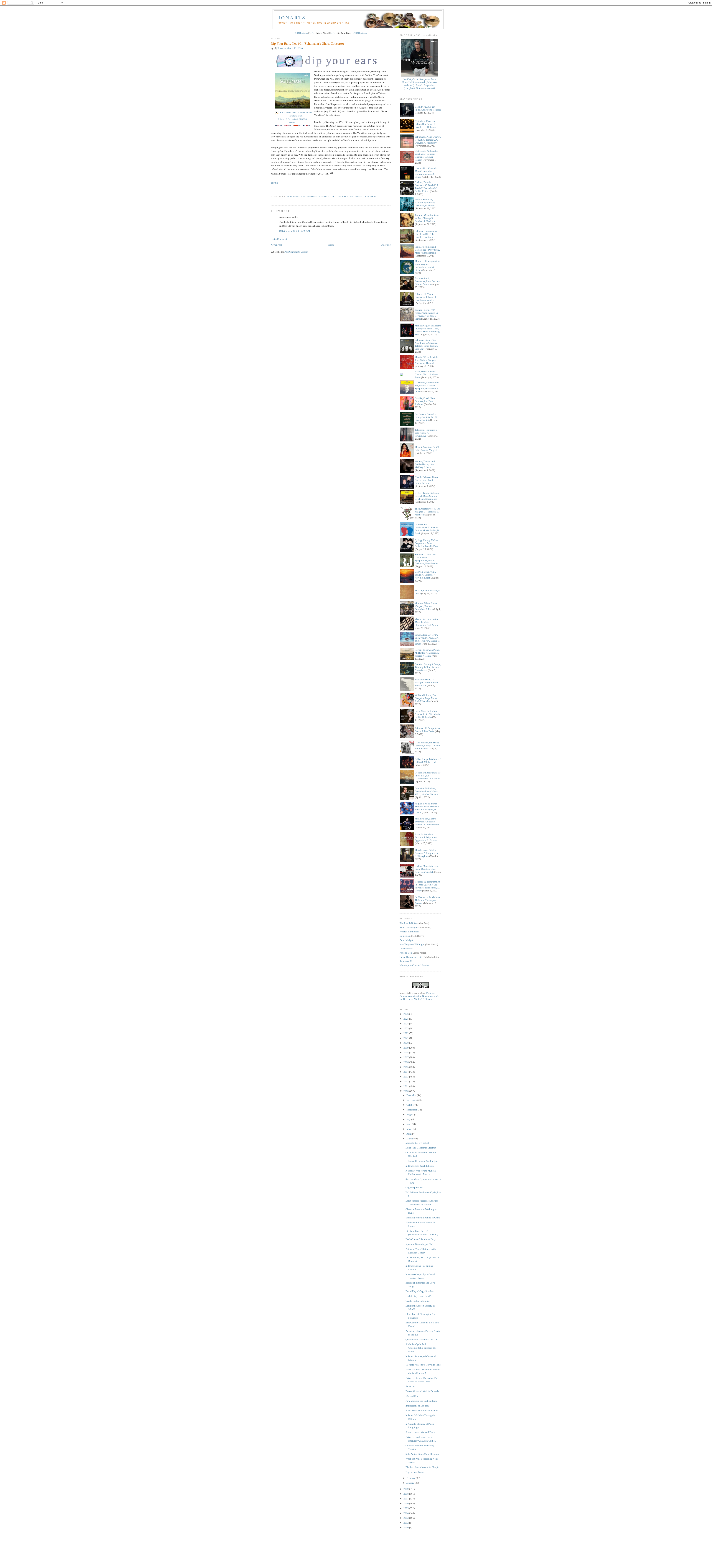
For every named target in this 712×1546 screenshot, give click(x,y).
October (410, 1104)
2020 (406, 1042)
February (411, 1478)
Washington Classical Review (414, 965)
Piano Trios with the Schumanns (422, 1410)
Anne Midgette (407, 940)
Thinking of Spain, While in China (423, 1217)
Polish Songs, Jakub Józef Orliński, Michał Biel (428, 760)
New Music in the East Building (422, 1400)
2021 (406, 1038)
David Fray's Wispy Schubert (420, 1291)
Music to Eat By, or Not (417, 1142)
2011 (406, 1086)
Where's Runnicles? (409, 931)
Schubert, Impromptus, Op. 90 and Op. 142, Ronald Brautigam (426, 234)
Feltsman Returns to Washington (422, 1161)
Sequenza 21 (406, 961)
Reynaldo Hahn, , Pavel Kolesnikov (427, 682)
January (410, 1482)
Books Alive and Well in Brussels (422, 1391)
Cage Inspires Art (414, 1187)
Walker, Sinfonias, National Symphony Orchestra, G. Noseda (425, 202)
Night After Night (408, 927)
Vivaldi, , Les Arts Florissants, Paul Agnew (427, 622)
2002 (406, 1522)
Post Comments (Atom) (296, 251)
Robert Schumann (366, 196)
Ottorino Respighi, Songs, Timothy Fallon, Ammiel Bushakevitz (428, 667)
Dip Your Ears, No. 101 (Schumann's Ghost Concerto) (307, 43)
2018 (406, 1052)
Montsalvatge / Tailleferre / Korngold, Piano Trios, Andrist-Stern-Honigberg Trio (428, 330)
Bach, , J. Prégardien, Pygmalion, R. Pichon (426, 837)
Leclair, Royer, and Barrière (419, 1296)
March (409, 1138)
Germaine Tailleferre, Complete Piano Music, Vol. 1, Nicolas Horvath (426, 791)
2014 (406, 1071)
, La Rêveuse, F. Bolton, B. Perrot (426, 314)
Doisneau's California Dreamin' (421, 1147)
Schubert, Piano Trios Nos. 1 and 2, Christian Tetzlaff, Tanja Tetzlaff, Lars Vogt (426, 344)
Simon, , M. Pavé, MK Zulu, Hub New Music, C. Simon (427, 639)
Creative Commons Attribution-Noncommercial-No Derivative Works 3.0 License (419, 996)
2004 (406, 1513)
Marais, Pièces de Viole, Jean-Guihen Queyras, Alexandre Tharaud (427, 360)
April (409, 1133)
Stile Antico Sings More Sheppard (422, 1454)
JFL (333, 32)
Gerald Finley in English (418, 1300)
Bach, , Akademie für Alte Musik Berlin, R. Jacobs (427, 714)
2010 (406, 1091)
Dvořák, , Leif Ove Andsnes (425, 401)
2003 (406, 1518)
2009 (406, 1489)
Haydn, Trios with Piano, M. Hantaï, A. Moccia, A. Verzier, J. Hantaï (427, 652)
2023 (406, 1028)
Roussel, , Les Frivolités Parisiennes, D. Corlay (427, 886)
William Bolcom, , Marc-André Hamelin (426, 698)
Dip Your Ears (339, 196)
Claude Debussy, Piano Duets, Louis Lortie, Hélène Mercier (426, 480)
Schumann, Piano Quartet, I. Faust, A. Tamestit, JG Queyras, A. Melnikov (428, 139)
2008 (406, 1493)
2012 (406, 1081)
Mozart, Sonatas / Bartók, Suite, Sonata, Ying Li (427, 448)
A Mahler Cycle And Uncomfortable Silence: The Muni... (421, 1348)
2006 (406, 1503)
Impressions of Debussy (417, 1405)
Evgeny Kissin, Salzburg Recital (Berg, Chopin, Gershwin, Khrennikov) (427, 496)
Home (331, 244)
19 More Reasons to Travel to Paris (423, 1364)
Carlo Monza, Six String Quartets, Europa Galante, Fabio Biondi (427, 745)
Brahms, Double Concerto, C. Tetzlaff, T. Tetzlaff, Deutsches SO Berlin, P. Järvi (427, 187)
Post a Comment (279, 239)
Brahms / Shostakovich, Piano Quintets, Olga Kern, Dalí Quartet (427, 869)
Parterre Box (406, 952)
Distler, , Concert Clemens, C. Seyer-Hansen (427, 155)
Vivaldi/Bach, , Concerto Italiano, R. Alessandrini (427, 821)
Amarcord (410, 1386)
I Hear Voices (406, 948)
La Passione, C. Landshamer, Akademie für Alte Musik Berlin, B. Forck (427, 529)
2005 (406, 1508)
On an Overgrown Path (411, 957)
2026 (406, 1014)
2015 (406, 1067)
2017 (406, 1057)
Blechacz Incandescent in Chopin (422, 1467)
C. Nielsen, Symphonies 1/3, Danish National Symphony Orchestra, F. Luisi (427, 387)
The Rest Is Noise (408, 923)
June (409, 1124)
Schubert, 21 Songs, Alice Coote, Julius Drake (427, 730)
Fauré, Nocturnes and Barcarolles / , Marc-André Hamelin (427, 249)
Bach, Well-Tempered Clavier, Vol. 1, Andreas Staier (426, 374)
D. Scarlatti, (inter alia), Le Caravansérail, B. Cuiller (427, 775)
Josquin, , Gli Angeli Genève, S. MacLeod (427, 218)
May (409, 1129)
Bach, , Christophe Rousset (428, 108)
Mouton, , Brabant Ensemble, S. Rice (426, 606)
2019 (406, 1047)
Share (274, 183)
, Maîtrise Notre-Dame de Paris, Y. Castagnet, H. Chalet (427, 808)
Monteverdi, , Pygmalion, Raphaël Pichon (427, 265)
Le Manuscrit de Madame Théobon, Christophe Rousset (427, 900)
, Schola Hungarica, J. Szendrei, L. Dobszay (426, 124)
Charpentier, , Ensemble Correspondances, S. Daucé (426, 172)
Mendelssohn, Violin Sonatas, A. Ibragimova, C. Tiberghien (426, 853)
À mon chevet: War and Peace (420, 1432)
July (408, 1119)
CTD (311, 32)
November (411, 1100)
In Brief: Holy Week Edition (420, 1165)
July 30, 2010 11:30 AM (294, 230)
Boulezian (405, 935)
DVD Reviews (360, 32)
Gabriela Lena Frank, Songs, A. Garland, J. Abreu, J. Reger (425, 574)
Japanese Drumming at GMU (420, 1244)
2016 (406, 1062)
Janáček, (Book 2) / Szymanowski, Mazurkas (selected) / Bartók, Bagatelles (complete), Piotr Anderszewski (419, 84)
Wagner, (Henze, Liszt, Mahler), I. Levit (425, 464)
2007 (406, 1498)
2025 (406, 1018)
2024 (406, 1023)
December (411, 1095)
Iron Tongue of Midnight (412, 944)
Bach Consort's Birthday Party (421, 1239)
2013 (406, 1076)
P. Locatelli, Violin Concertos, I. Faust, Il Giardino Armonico (425, 297)
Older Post (386, 244)
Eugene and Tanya (415, 1472)
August (410, 1114)
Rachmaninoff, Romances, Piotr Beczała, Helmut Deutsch (427, 281)
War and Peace (413, 1396)
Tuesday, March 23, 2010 (290, 48)
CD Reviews (301, 32)
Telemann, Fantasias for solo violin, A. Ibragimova (426, 432)
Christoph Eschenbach (315, 196)
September (412, 1109)
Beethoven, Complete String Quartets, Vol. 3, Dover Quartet (426, 417)
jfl (351, 196)
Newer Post (276, 244)
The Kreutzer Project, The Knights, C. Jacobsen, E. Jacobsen (427, 511)
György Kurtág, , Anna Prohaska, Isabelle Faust (427, 543)
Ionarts (292, 17)
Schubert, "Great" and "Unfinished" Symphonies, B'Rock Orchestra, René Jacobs (426, 559)
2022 (406, 1033)
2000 (406, 1527)
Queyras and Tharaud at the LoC (422, 1339)
